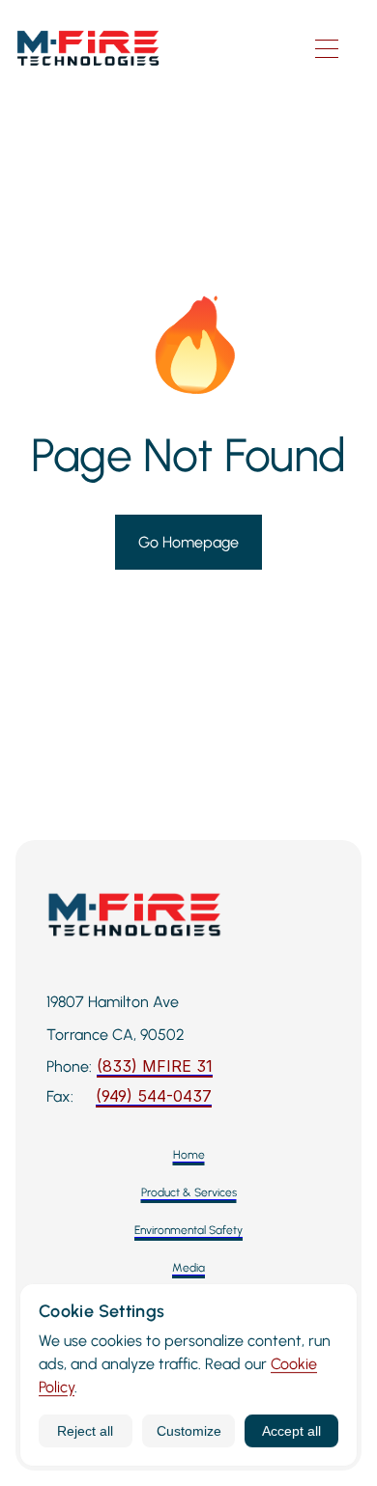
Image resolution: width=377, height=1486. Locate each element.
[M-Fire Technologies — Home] (153, 49)
